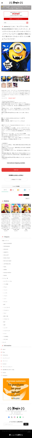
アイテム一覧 (5, 278)
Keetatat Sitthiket (7, 272)
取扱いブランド (5, 240)
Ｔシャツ (5, 290)
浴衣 (4, 324)
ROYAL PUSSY (6, 258)
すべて (5, 189)
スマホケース (6, 319)
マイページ (5, 361)
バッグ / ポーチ (6, 307)
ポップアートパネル (7, 281)
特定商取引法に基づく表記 (8, 369)
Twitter (4, 372)
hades (4, 266)
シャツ (4, 298)
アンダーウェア (6, 330)
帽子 (4, 304)
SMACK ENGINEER (7, 243)
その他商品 (5, 336)
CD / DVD (5, 339)
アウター (5, 287)
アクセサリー (6, 310)
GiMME (5, 269)
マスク (4, 313)
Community (5, 355)
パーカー (5, 295)
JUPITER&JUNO (7, 263)
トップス (5, 292)
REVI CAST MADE (7, 260)
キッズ (4, 333)
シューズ (5, 327)
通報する (27, 198)
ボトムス (5, 301)
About (4, 349)
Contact (4, 363)
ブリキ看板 (5, 284)
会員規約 (29, 431)
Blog (4, 352)
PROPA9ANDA (6, 246)
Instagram (5, 375)
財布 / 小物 (5, 316)
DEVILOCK (5, 249)
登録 (26, 424)
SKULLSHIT (6, 255)
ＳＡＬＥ (4, 342)
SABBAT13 (5, 252)
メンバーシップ (6, 358)
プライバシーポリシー (7, 366)
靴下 (4, 321)
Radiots (5, 275)
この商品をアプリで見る (16, 179)
